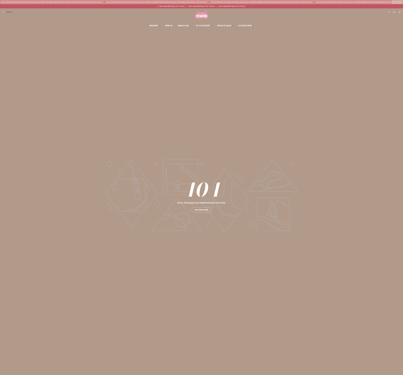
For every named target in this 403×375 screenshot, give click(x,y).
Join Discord (397, 2)
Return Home (201, 210)
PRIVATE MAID (224, 25)
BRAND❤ (154, 25)
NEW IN (168, 25)
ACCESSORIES (245, 25)
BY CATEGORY (203, 25)
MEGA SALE (184, 25)
